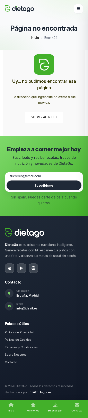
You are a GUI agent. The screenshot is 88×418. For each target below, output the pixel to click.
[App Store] (9, 268)
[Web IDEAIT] (33, 268)
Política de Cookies (18, 339)
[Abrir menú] (78, 8)
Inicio (35, 38)
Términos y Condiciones (21, 347)
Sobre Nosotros (15, 354)
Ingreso (45, 392)
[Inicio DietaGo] (19, 8)
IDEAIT (33, 392)
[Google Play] (21, 268)
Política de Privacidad (19, 332)
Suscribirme (44, 185)
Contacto (11, 362)
